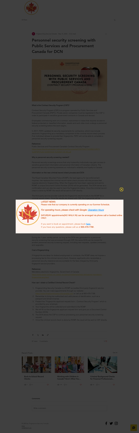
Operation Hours (96, 209)
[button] (121, 189)
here (88, 224)
